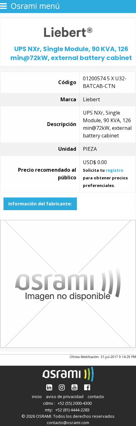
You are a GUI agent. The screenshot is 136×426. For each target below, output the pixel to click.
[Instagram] (62, 387)
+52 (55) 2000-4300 (75, 403)
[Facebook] (87, 387)
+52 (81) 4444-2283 (72, 410)
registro (114, 170)
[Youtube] (74, 387)
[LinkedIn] (49, 387)
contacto (96, 396)
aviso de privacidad (64, 396)
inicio (37, 396)
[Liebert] (68, 31)
